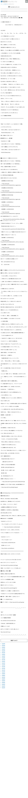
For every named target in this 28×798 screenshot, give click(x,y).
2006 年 (3, 678)
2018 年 (3, 657)
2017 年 (3, 659)
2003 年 (3, 684)
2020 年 (3, 654)
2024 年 (3, 647)
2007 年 (3, 677)
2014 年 (3, 664)
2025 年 (3, 645)
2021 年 (3, 652)
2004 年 (3, 682)
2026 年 (3, 643)
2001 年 (3, 687)
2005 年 (3, 680)
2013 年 (3, 666)
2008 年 (3, 675)
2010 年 (3, 671)
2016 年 (3, 661)
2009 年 (3, 673)
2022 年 (3, 650)
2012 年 (3, 668)
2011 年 (3, 670)
